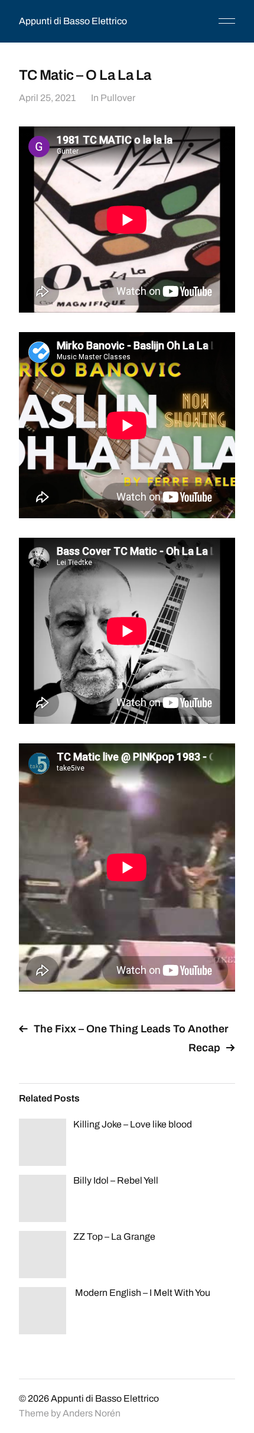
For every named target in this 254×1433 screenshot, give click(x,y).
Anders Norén (92, 1413)
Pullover (117, 98)
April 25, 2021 (47, 98)
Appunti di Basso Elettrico (73, 21)
